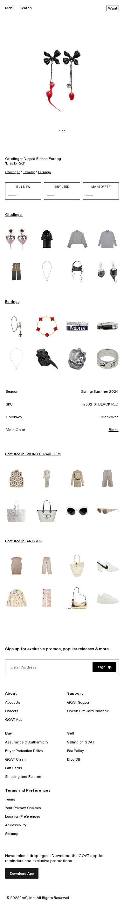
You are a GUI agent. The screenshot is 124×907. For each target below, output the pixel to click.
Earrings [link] (12, 302)
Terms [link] (10, 799)
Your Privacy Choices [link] (23, 808)
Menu (10, 8)
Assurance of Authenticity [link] (26, 742)
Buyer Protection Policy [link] (24, 751)
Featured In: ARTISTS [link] (23, 541)
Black (114, 430)
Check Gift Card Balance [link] (88, 711)
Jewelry (29, 172)
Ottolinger (12, 172)
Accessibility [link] (15, 825)
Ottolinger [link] (14, 215)
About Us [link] (12, 702)
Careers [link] (11, 711)
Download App (22, 873)
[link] (16, 239)
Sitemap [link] (11, 834)
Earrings (44, 172)
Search (26, 8)
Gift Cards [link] (13, 768)
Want (112, 9)
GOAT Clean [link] (15, 759)
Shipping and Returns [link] (23, 777)
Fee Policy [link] (75, 751)
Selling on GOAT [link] (80, 742)
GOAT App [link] (13, 719)
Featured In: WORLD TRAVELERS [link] (33, 454)
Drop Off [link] (73, 759)
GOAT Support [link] (78, 702)
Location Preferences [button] (22, 816)
